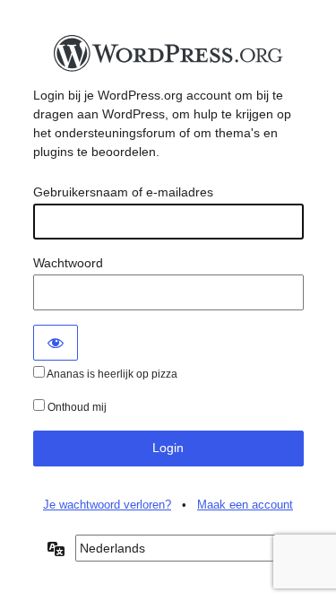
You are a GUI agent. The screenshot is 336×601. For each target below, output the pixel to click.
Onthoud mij (76, 407)
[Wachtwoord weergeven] (55, 343)
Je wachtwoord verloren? (107, 504)
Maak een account (245, 504)
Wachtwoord (68, 263)
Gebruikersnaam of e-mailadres (123, 192)
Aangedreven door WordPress (168, 58)
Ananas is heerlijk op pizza (111, 374)
